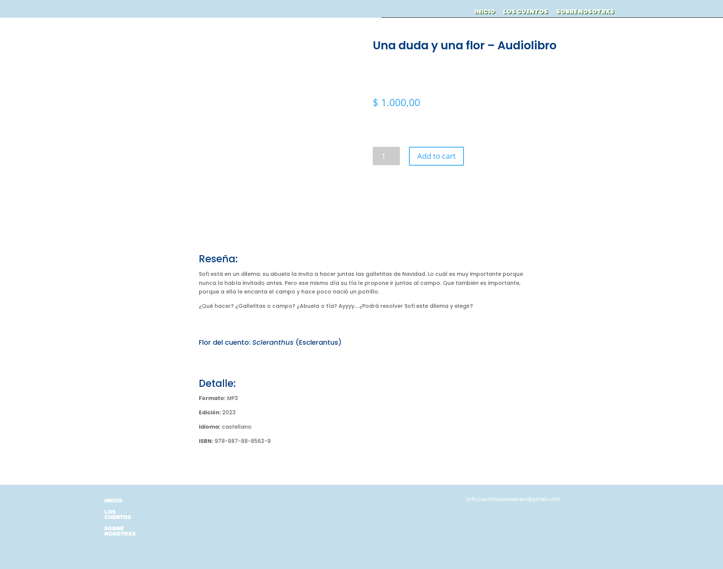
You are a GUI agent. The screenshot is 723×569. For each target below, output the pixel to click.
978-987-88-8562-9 (235, 441)
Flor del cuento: (224, 342)
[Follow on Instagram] (432, 501)
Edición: (210, 412)
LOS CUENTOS (525, 12)
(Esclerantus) (297, 342)
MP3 (218, 398)
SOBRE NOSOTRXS (585, 12)
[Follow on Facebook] (417, 501)
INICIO (484, 12)
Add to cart (436, 156)
